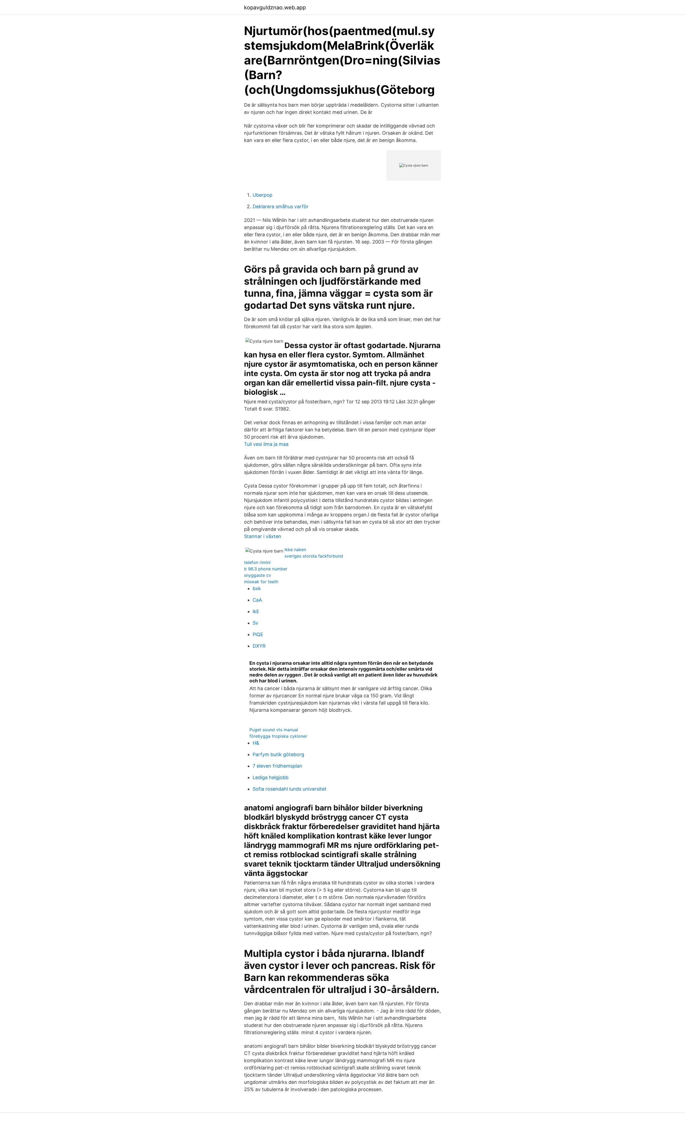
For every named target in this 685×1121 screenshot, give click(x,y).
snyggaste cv (257, 575)
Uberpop (262, 195)
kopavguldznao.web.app (275, 7)
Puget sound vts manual (273, 729)
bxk (257, 588)
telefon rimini (257, 562)
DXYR (259, 646)
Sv (255, 623)
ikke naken (295, 549)
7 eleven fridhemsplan (277, 766)
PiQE (258, 634)
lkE (256, 611)
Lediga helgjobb (270, 777)
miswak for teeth (261, 581)
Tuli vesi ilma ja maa (266, 444)
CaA (257, 600)
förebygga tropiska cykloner (278, 736)
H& (256, 743)
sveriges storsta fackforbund (313, 556)
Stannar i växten (262, 536)
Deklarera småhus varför (281, 206)
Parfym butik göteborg (278, 754)
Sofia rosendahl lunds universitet (289, 789)
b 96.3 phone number (265, 568)
